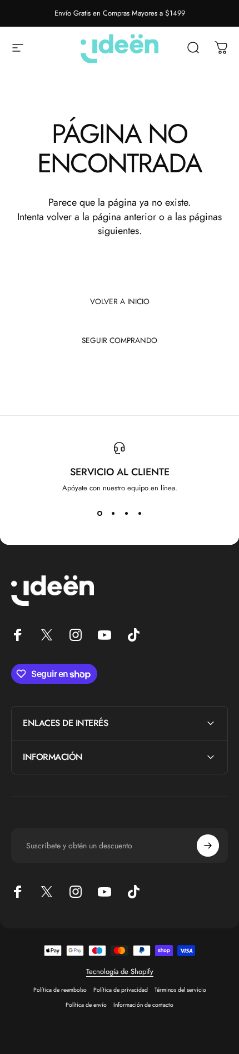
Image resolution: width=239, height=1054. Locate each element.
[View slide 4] (139, 513)
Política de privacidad (120, 990)
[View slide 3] (126, 513)
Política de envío (86, 1005)
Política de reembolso (60, 990)
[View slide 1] (99, 513)
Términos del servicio (180, 990)
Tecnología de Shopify (119, 971)
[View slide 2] (113, 513)
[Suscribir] (208, 845)
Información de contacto (143, 1005)
